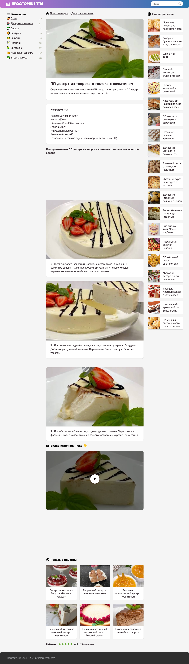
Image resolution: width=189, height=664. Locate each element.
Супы (14, 18)
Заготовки (16, 48)
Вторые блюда (19, 57)
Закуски (15, 38)
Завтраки (16, 33)
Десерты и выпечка (22, 23)
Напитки (16, 43)
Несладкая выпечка (22, 52)
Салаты (15, 28)
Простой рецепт (59, 13)
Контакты (12, 658)
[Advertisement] (95, 179)
